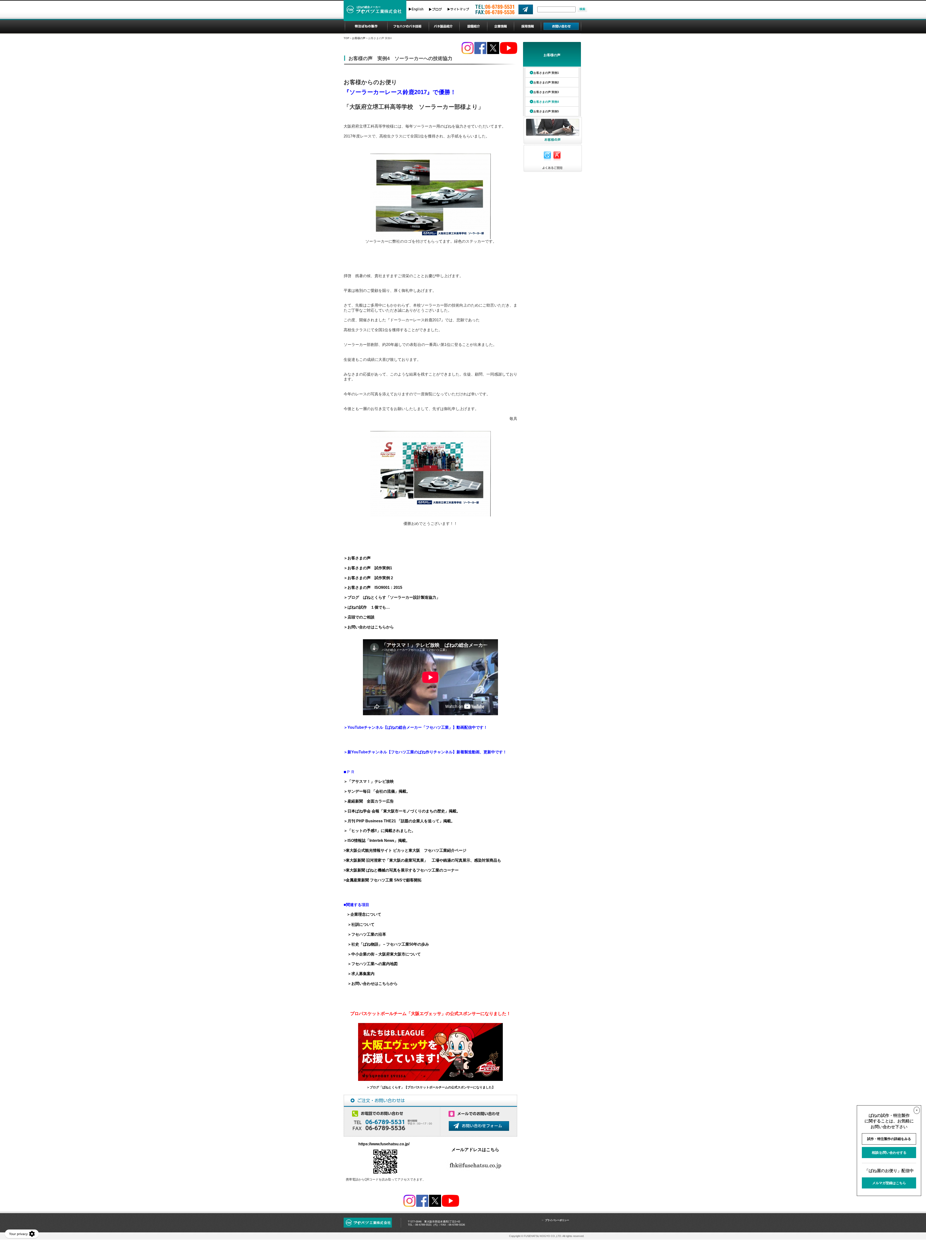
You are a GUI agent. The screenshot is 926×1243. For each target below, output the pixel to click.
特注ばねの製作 (366, 26)
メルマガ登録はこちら (889, 1183)
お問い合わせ (561, 26)
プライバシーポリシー (557, 1220)
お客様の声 (358, 38)
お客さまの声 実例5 (546, 111)
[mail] (525, 9)
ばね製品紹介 (444, 26)
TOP (346, 38)
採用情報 (527, 26)
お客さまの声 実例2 (546, 82)
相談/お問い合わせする (889, 1152)
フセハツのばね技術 (408, 26)
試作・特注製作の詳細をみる (889, 1139)
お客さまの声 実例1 (546, 73)
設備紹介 (473, 26)
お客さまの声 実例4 (546, 101)
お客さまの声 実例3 (546, 92)
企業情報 (500, 26)
